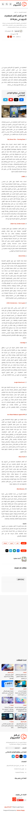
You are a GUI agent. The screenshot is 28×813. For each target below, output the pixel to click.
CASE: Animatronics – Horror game (16, 303)
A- (8, 37)
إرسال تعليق (21, 579)
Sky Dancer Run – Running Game (16, 139)
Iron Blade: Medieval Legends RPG (16, 414)
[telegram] (5, 99)
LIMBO (23, 176)
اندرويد (11, 543)
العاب (15, 12)
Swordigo (22, 342)
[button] (18, 550)
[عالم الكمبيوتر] (19, 4)
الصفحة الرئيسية (22, 12)
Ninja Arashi (22, 457)
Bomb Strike (22, 256)
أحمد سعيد (17, 31)
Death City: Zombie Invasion (18, 223)
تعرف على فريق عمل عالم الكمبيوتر (15, 765)
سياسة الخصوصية (19, 772)
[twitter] (16, 99)
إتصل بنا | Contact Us (19, 769)
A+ (11, 37)
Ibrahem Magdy (21, 810)
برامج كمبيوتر (10, 672)
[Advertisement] (14, 54)
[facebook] (21, 99)
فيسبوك (11, 689)
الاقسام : (24, 748)
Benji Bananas (20, 489)
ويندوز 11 (11, 705)
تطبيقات (5, 543)
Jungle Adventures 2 (19, 382)
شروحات (24, 672)
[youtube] (10, 99)
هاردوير (24, 689)
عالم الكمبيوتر (7, 807)
